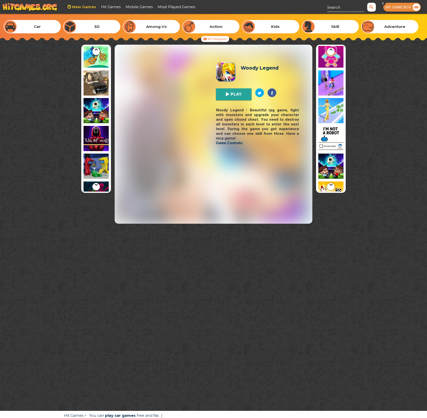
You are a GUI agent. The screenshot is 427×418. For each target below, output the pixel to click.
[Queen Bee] (330, 83)
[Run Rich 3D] (330, 111)
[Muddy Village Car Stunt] (96, 83)
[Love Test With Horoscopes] (330, 55)
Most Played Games (176, 6)
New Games (83, 6)
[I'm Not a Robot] (330, 139)
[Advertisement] (213, 189)
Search (333, 7)
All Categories (217, 39)
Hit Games (111, 6)
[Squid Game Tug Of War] (96, 139)
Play (235, 94)
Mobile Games (139, 6)
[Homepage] (30, 7)
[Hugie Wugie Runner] (96, 55)
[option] (96, 55)
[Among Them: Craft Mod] (96, 167)
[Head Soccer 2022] (96, 111)
